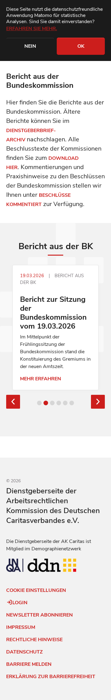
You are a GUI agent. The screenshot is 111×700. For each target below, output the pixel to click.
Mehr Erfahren (40, 378)
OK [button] (80, 46)
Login (19, 602)
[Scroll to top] (7, 686)
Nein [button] (30, 46)
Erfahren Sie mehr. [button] (31, 28)
